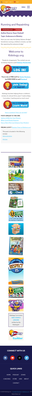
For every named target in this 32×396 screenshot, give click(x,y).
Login (6, 2)
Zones (23, 375)
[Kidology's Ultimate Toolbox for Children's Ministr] (16, 229)
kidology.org (25, 391)
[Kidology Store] (16, 305)
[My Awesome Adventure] (16, 246)
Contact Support (17, 391)
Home (9, 375)
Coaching (6, 379)
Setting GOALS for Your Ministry (11, 118)
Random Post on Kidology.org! (21, 127)
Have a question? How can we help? (16, 113)
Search (2, 1)
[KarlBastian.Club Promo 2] (16, 162)
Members (24, 79)
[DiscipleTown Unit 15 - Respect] (16, 271)
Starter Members (25, 77)
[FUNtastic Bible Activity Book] (16, 202)
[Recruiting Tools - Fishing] (16, 175)
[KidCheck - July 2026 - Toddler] (16, 189)
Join (11, 2)
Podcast (16, 375)
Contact (16, 383)
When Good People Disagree (10, 120)
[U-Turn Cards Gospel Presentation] (16, 215)
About (26, 379)
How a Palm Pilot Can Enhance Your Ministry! (15, 123)
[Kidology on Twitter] (16, 334)
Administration (7, 136)
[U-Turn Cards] (16, 292)
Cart (17, 2)
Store (15, 379)
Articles (5, 139)
